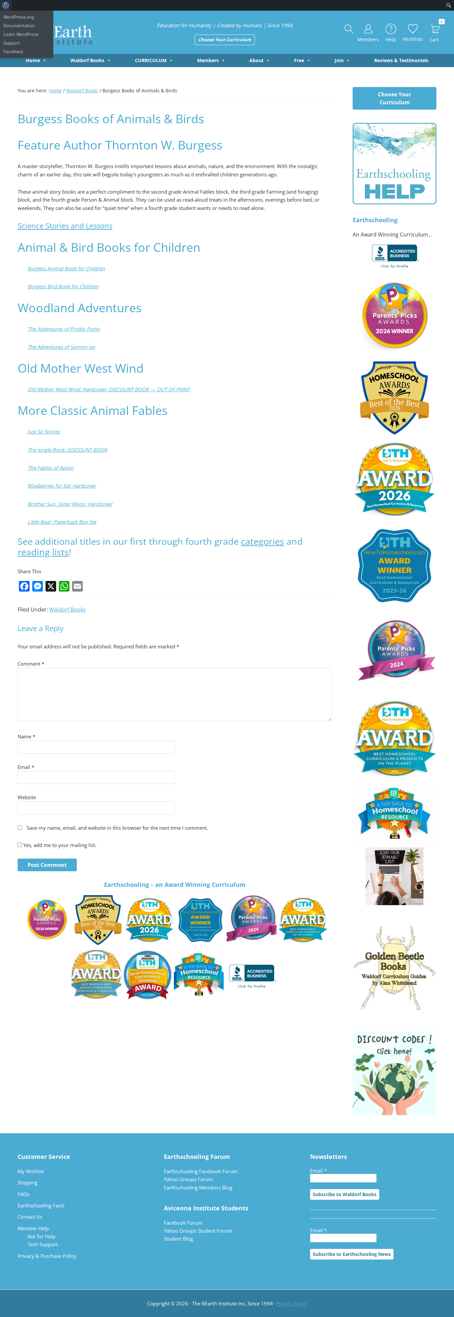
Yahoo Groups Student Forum (198, 1230)
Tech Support (43, 1244)
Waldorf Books (87, 60)
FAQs (24, 1194)
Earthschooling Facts (41, 1205)
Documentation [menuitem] (19, 25)
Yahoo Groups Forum (188, 1179)
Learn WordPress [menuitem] (21, 34)
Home (33, 60)
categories (262, 541)
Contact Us (30, 1216)
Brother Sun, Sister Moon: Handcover (70, 504)
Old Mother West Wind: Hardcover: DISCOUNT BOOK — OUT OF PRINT (109, 389)
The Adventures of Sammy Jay (61, 346)
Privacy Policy (291, 1303)
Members (208, 60)
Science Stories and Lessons (65, 226)
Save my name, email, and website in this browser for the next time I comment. (117, 827)
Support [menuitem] (11, 43)
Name (26, 736)
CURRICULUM (151, 60)
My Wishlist (31, 1171)
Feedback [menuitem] (13, 51)
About (256, 60)
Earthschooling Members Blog (198, 1187)
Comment (31, 663)
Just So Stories (44, 431)
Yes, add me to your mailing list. (59, 845)
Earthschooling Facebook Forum (201, 1171)
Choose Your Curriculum (224, 40)
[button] (349, 29)
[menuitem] (6, 5)
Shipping (28, 1182)
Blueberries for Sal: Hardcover (62, 485)
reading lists (43, 552)
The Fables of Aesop (50, 467)
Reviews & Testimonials (401, 60)
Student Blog (178, 1238)
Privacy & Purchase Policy (47, 1256)
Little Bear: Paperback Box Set (62, 521)
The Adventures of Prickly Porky (64, 329)
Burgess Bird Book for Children (63, 286)
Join (339, 60)
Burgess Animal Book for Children (66, 268)
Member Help (33, 1228)
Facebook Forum (183, 1222)
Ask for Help (42, 1236)
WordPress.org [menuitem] (18, 17)
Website (27, 797)
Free (299, 60)
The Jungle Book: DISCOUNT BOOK (67, 449)
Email (26, 767)
